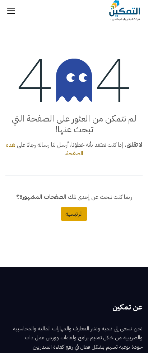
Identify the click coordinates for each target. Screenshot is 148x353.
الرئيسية (74, 214)
